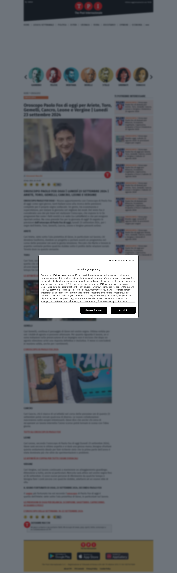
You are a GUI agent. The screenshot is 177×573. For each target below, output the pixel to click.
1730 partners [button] (59, 275)
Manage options (94, 310)
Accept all (123, 310)
